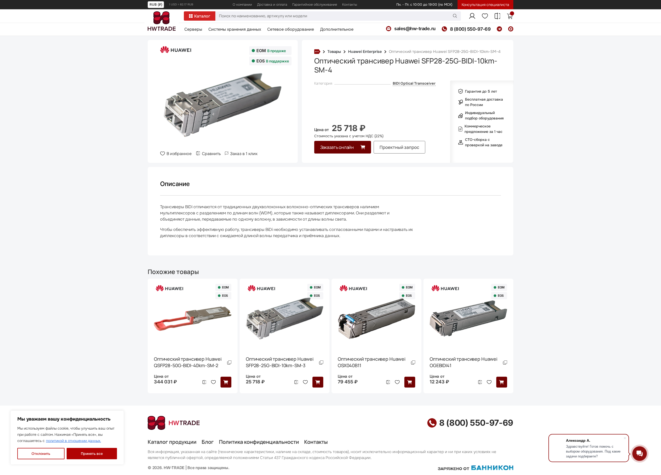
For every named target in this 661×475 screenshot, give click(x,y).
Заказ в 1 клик (243, 153)
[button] (226, 382)
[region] (67, 437)
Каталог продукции (172, 441)
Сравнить (211, 153)
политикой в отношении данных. (73, 440)
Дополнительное (336, 29)
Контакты (349, 4)
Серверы (193, 29)
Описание (175, 184)
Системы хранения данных (234, 29)
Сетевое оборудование (290, 29)
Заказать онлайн (337, 147)
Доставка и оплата (272, 4)
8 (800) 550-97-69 (476, 423)
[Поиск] (455, 15)
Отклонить (41, 453)
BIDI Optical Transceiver (414, 83)
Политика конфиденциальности (259, 441)
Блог (208, 441)
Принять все (92, 453)
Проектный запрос (399, 147)
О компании (242, 4)
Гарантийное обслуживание (314, 4)
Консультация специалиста (485, 4)
